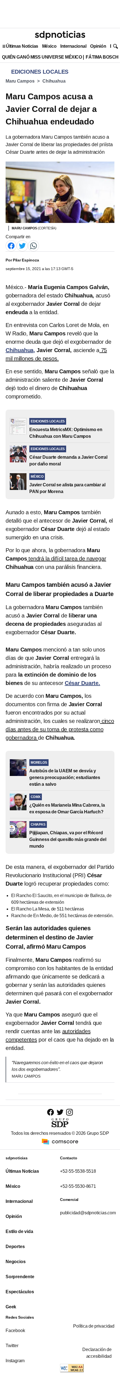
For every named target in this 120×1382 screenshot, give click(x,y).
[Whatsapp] (33, 245)
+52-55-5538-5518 (78, 1171)
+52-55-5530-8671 (78, 1186)
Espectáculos (20, 1291)
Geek (11, 1306)
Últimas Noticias (22, 46)
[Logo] (60, 35)
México (49, 46)
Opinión (98, 46)
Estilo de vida (19, 1231)
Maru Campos (20, 81)
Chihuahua (53, 81)
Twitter (12, 1345)
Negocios (15, 1261)
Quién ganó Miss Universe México (42, 57)
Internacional (73, 46)
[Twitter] (22, 245)
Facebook (15, 1330)
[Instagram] (69, 1112)
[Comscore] (60, 1141)
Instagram (15, 1360)
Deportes (15, 1246)
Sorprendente (20, 1276)
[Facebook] (11, 245)
